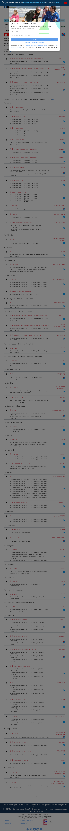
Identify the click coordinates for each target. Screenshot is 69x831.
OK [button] (65, 2)
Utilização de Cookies (40, 2)
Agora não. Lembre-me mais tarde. (34, 42)
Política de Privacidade (28, 2)
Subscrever (34, 39)
